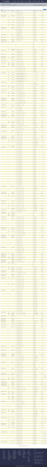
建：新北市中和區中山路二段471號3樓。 (20, 325)
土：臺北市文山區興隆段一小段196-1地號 (20, 23)
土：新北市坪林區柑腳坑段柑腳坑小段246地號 (20, 209)
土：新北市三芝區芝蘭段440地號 (19, 182)
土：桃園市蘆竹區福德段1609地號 (19, 391)
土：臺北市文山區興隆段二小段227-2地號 (20, 18)
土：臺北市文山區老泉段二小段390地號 (20, 226)
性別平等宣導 (4, 458)
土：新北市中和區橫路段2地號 (19, 274)
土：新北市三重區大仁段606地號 (19, 368)
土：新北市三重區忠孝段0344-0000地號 (20, 287)
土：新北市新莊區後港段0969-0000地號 (20, 346)
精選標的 (29, 453)
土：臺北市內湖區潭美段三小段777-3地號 (20, 104)
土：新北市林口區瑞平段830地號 (19, 237)
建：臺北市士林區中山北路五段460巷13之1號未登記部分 (21, 126)
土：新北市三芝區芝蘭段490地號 (19, 171)
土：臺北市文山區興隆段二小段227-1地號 (20, 17)
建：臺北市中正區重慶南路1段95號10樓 (20, 199)
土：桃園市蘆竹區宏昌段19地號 (19, 423)
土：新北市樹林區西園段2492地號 (19, 340)
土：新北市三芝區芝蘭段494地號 (19, 177)
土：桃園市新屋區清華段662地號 (19, 397)
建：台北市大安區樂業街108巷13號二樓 (20, 236)
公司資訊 (4, 451)
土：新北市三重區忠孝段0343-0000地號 (20, 281)
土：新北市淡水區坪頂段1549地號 (19, 133)
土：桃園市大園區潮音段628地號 (19, 384)
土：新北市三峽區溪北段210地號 (19, 302)
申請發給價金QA (14, 457)
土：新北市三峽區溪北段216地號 (19, 307)
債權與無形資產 (24, 453)
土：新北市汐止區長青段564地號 (19, 110)
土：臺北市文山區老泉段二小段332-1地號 (20, 220)
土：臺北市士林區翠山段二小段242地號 (20, 121)
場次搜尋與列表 (4, 7)
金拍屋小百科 (9, 459)
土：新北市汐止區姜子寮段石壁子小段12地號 (20, 67)
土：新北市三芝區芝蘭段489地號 (19, 170)
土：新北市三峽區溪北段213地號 (19, 303)
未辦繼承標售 (29, 452)
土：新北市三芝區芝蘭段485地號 (19, 165)
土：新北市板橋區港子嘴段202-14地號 (19, 275)
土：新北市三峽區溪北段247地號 (19, 291)
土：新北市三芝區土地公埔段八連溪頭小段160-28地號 (21, 72)
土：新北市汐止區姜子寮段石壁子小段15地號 (20, 71)
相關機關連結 (14, 458)
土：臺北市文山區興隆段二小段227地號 (20, 16)
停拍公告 (45, 40)
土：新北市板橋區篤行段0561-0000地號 (20, 247)
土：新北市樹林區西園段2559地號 (19, 329)
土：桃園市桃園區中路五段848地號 (19, 55)
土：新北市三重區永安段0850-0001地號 (20, 254)
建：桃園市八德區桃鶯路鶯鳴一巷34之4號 (20, 380)
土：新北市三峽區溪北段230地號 (19, 309)
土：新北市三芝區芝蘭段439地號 (19, 181)
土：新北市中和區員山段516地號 (19, 269)
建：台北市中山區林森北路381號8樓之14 (20, 230)
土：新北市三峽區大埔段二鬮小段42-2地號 (20, 358)
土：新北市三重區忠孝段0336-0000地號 (20, 280)
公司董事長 (4, 452)
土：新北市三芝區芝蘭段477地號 (19, 154)
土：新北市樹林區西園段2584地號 (19, 335)
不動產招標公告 (14, 451)
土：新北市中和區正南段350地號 (19, 353)
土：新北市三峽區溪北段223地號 (19, 308)
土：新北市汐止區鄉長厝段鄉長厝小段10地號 (20, 192)
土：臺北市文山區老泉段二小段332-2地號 (20, 221)
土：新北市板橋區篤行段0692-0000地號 (20, 248)
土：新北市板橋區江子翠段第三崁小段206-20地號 (21, 313)
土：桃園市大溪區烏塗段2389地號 (19, 429)
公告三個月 (9, 453)
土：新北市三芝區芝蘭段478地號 (19, 155)
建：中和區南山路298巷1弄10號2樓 (19, 364)
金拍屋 (28, 451)
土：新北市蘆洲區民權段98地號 (19, 253)
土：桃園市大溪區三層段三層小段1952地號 (20, 402)
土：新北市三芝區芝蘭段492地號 (19, 175)
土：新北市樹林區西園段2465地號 (19, 336)
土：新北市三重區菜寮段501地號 (19, 27)
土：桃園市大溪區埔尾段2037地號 (19, 407)
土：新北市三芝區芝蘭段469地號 (19, 148)
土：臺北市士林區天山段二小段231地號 (20, 188)
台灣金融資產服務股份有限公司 (6, 1)
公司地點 (4, 453)
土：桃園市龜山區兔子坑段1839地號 (19, 49)
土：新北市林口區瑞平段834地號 (19, 243)
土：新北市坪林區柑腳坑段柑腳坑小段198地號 (20, 210)
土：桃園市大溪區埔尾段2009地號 (19, 406)
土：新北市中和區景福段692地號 (19, 320)
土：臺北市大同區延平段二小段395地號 (20, 99)
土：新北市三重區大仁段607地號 (19, 369)
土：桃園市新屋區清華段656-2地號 (19, 395)
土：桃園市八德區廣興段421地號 (19, 50)
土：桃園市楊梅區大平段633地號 (19, 39)
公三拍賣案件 (19, 451)
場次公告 (9, 451)
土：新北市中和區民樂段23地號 (19, 324)
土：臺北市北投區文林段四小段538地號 (20, 111)
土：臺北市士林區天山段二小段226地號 (20, 186)
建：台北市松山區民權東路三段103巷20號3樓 (20, 232)
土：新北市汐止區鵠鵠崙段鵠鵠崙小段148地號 (20, 100)
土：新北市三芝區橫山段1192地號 (19, 89)
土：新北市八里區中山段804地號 (19, 137)
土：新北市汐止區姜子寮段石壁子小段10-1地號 (20, 66)
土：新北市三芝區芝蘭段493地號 (19, 176)
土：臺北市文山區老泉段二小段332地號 (20, 219)
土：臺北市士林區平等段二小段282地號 (20, 88)
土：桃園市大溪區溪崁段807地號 (19, 439)
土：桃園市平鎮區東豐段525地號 (19, 28)
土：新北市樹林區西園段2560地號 (19, 330)
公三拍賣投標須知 (20, 453)
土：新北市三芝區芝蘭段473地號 (19, 153)
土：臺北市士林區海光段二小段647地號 (20, 60)
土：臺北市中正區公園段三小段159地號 (20, 198)
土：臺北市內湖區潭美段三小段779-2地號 (20, 105)
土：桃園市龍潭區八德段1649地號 (19, 417)
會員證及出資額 (24, 457)
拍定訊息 (9, 452)
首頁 (1, 7)
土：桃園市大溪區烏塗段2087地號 (19, 428)
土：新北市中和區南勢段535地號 (19, 362)
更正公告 (45, 434)
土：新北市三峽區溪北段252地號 (19, 292)
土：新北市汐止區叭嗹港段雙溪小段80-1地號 (20, 93)
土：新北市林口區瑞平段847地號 (19, 241)
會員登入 (29, 457)
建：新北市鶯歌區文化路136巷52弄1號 (19, 12)
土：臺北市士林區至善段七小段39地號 (19, 83)
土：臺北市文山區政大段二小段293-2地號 (20, 208)
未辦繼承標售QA (14, 453)
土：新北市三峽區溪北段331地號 (19, 297)
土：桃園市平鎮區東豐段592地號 (19, 33)
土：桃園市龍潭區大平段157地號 (19, 375)
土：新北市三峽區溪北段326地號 (19, 296)
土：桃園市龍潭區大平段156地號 (19, 374)
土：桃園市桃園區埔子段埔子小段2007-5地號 (20, 390)
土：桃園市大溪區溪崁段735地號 (19, 434)
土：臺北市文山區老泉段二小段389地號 (20, 225)
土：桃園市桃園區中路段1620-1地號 (19, 386)
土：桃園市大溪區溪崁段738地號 (19, 435)
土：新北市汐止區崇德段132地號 (19, 127)
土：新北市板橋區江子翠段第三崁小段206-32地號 (21, 314)
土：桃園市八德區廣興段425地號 (19, 51)
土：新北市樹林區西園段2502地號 (19, 341)
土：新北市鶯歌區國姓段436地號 (19, 11)
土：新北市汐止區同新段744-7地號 (19, 144)
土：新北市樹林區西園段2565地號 (19, 331)
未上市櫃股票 (24, 452)
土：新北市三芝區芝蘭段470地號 (19, 149)
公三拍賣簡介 (19, 452)
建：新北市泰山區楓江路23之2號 (19, 351)
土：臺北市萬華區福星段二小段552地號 (20, 193)
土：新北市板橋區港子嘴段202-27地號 (19, 276)
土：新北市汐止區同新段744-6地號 (19, 143)
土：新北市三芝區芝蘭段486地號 (19, 166)
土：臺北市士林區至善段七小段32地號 (19, 82)
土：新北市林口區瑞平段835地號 (19, 242)
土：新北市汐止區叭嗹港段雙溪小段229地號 (20, 94)
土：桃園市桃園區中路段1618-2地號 (19, 385)
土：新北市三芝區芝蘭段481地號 (19, 159)
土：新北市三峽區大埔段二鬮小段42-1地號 (20, 357)
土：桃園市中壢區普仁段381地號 (19, 412)
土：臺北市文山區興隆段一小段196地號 (20, 22)
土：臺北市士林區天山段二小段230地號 (20, 187)
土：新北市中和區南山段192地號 (19, 270)
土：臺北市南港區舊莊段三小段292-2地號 (20, 115)
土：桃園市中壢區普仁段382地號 (19, 413)
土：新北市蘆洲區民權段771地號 (19, 373)
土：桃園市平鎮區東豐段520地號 (19, 29)
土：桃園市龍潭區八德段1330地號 (19, 418)
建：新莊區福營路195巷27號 (18, 347)
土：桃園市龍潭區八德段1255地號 (19, 40)
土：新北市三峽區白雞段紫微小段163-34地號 (20, 258)
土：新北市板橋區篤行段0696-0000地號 (20, 252)
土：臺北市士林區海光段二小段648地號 (20, 61)
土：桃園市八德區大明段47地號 (19, 379)
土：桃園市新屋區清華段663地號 (19, 396)
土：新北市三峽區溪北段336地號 (19, 298)
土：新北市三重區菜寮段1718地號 (19, 259)
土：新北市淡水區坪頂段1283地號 (19, 132)
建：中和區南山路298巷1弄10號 (19, 363)
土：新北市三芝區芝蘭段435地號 (19, 160)
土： (16, 44)
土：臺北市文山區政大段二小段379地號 (20, 204)
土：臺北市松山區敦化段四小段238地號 (20, 231)
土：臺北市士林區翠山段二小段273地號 (20, 122)
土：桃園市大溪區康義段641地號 (19, 440)
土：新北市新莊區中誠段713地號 (19, 318)
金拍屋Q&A (9, 458)
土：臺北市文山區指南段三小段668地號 (20, 203)
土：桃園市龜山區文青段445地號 (19, 56)
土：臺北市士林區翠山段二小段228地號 (20, 116)
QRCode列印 (44, 9)
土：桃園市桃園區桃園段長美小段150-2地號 (20, 38)
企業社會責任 (4, 457)
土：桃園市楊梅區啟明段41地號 (19, 34)
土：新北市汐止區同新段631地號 (19, 138)
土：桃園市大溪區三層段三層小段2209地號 (20, 401)
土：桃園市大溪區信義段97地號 (19, 424)
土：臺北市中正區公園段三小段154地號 (20, 197)
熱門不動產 (24, 451)
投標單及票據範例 (10, 457)
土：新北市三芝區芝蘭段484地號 (19, 164)
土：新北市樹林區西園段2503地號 (19, 342)
